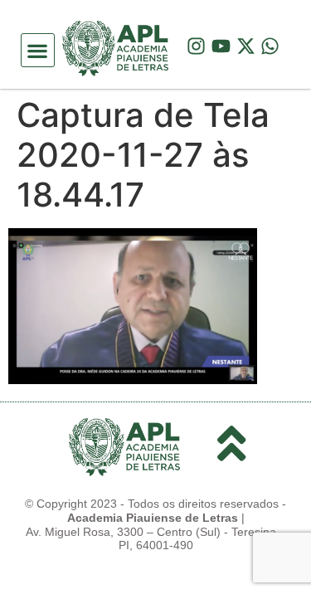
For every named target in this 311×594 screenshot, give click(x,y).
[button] (38, 50)
